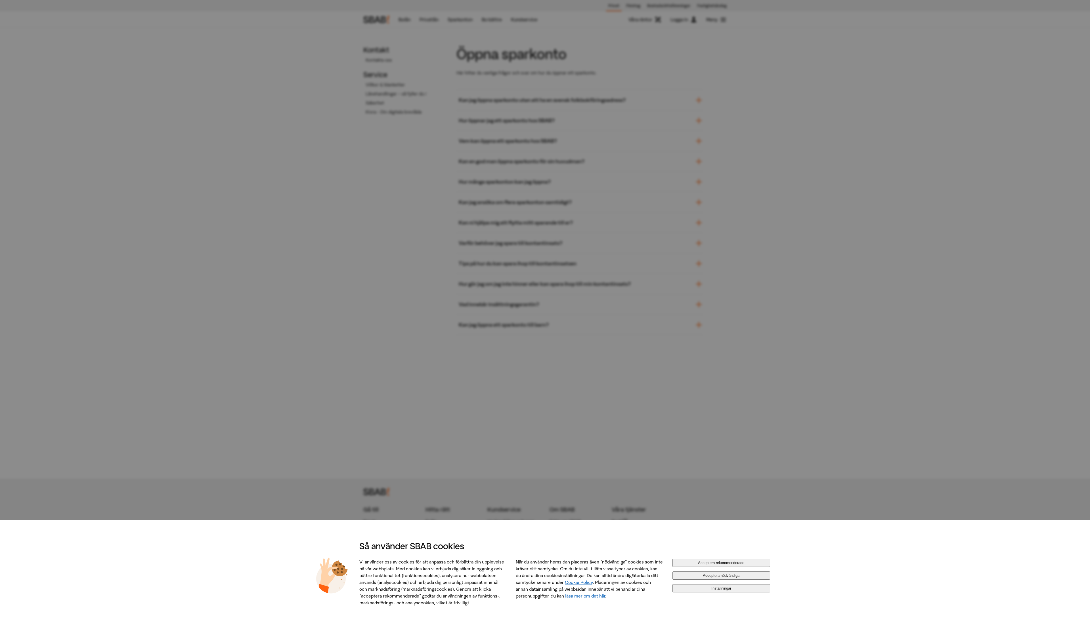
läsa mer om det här (585, 596)
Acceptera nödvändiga (721, 575)
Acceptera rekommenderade (721, 563)
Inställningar (721, 588)
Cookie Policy (579, 582)
